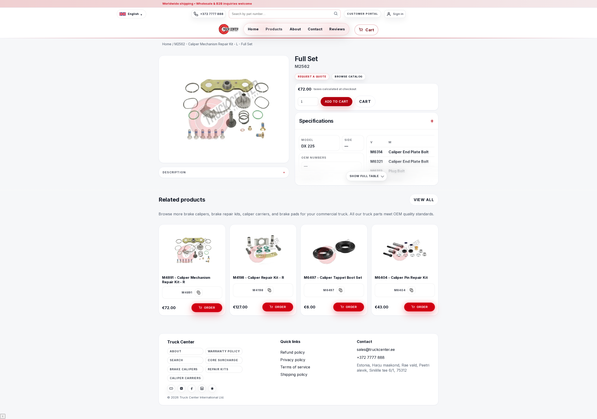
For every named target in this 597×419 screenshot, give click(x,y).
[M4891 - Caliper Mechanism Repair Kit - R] (192, 250)
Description (174, 172)
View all (424, 199)
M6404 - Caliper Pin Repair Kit (401, 277)
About (295, 29)
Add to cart (336, 101)
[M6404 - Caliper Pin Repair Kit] (405, 250)
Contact (315, 29)
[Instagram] (181, 388)
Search (176, 360)
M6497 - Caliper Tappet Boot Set (333, 277)
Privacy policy (292, 359)
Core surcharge (223, 360)
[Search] (335, 13)
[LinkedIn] (202, 388)
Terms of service (295, 367)
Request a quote (312, 76)
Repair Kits (218, 369)
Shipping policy (293, 374)
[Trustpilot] (212, 388)
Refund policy (292, 352)
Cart (365, 101)
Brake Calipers (184, 369)
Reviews (337, 29)
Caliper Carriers (185, 378)
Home (253, 29)
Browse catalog (349, 76)
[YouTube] (171, 388)
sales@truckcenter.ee (376, 349)
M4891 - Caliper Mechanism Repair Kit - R (186, 279)
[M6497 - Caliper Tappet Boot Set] (334, 250)
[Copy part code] (199, 293)
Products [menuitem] (274, 29)
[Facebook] (192, 388)
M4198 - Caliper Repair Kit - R (258, 277)
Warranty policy (224, 351)
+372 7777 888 (371, 357)
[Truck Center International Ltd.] (228, 29)
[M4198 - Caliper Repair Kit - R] (263, 250)
